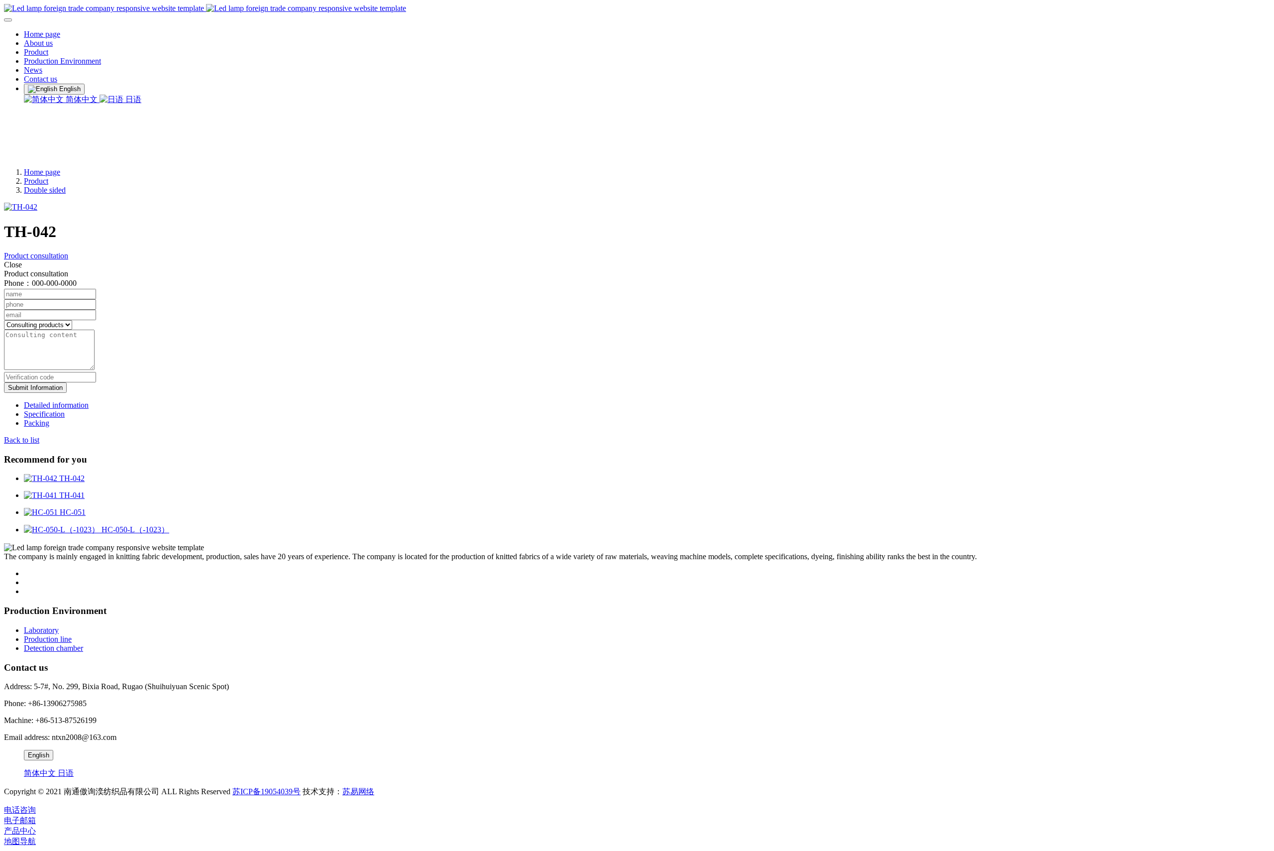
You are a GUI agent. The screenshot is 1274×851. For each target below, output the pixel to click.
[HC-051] (42, 512)
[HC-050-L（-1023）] (63, 529)
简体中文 (82, 99)
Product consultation (36, 255)
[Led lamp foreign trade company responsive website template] (637, 8)
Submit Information (35, 387)
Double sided (45, 190)
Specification (44, 414)
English (38, 755)
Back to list (21, 440)
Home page (42, 34)
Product (36, 181)
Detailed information (56, 405)
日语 (132, 99)
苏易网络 (358, 791)
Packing (36, 423)
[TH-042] (41, 478)
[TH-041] (41, 495)
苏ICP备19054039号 (266, 791)
